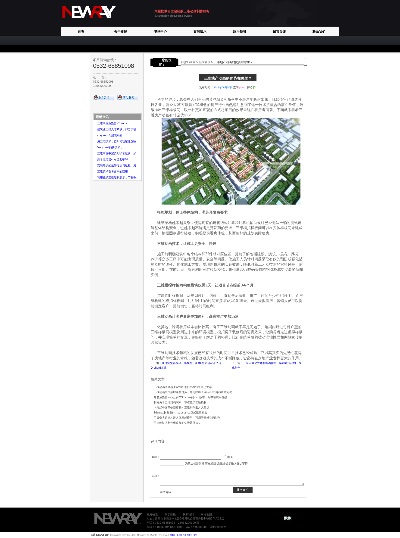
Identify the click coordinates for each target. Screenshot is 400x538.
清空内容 (165, 492)
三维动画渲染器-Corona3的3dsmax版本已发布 (183, 387)
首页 (81, 31)
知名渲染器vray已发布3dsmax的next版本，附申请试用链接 (190, 397)
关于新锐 (120, 31)
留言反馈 (279, 31)
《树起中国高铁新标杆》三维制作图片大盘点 (181, 407)
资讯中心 (160, 31)
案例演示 (200, 31)
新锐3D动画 (188, 62)
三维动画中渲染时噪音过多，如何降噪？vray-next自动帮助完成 (193, 392)
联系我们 (318, 31)
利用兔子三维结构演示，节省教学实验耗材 (180, 402)
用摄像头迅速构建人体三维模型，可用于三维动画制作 (187, 417)
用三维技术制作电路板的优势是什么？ (177, 422)
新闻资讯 (204, 62)
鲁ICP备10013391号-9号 (183, 535)
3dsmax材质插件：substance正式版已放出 (180, 412)
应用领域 (239, 31)
